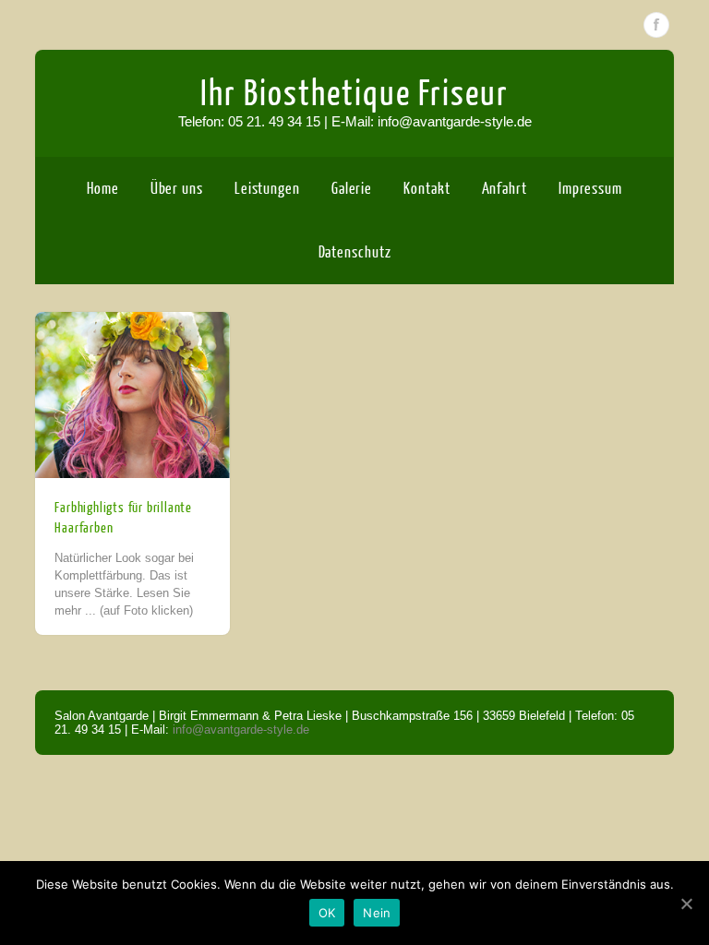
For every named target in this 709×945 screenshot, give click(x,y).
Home (103, 188)
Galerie (351, 188)
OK (327, 912)
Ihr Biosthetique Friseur (354, 94)
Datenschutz (354, 252)
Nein (377, 912)
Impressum (590, 188)
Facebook (656, 25)
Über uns (176, 188)
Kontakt (426, 188)
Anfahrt (504, 188)
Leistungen (267, 188)
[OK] (686, 903)
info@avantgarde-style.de (241, 729)
